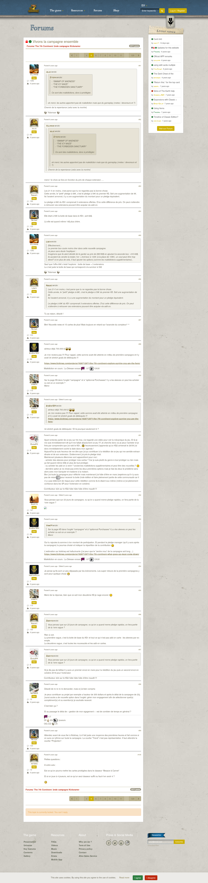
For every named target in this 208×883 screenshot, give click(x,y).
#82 (140, 119)
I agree (138, 877)
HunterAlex (34, 575)
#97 (140, 649)
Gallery (27, 856)
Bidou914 (34, 444)
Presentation (30, 841)
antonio (34, 764)
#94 (140, 566)
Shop (116, 10)
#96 (140, 614)
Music (54, 848)
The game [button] (56, 10)
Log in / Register (177, 10)
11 (121, 55)
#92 (140, 495)
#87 (140, 320)
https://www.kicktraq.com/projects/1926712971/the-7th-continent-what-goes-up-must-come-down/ (91, 554)
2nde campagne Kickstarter (67, 46)
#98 (140, 684)
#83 (140, 186)
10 (115, 55)
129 (132, 55)
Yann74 (34, 385)
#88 (140, 344)
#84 (140, 211)
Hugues (34, 195)
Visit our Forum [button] (166, 128)
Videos (54, 845)
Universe (28, 845)
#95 (140, 590)
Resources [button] (77, 10)
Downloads (56, 852)
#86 (140, 279)
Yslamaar (34, 75)
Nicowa (34, 220)
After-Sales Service (88, 856)
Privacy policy (85, 848)
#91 (140, 435)
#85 (140, 235)
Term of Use (84, 845)
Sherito (34, 504)
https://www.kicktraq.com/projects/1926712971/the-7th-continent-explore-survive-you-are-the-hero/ (92, 363)
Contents (28, 852)
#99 (140, 730)
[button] (144, 5)
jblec (48, 72)
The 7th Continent (44, 46)
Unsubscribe (153, 845)
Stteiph (53, 78)
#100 (139, 754)
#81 (140, 65)
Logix (48, 242)
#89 (140, 375)
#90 (140, 399)
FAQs (53, 841)
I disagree (151, 877)
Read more (124, 877)
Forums (98, 10)
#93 (140, 519)
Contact (82, 852)
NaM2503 (34, 693)
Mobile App (56, 859)
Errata (54, 856)
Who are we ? (85, 841)
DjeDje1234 (34, 353)
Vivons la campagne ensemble (55, 41)
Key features (30, 848)
